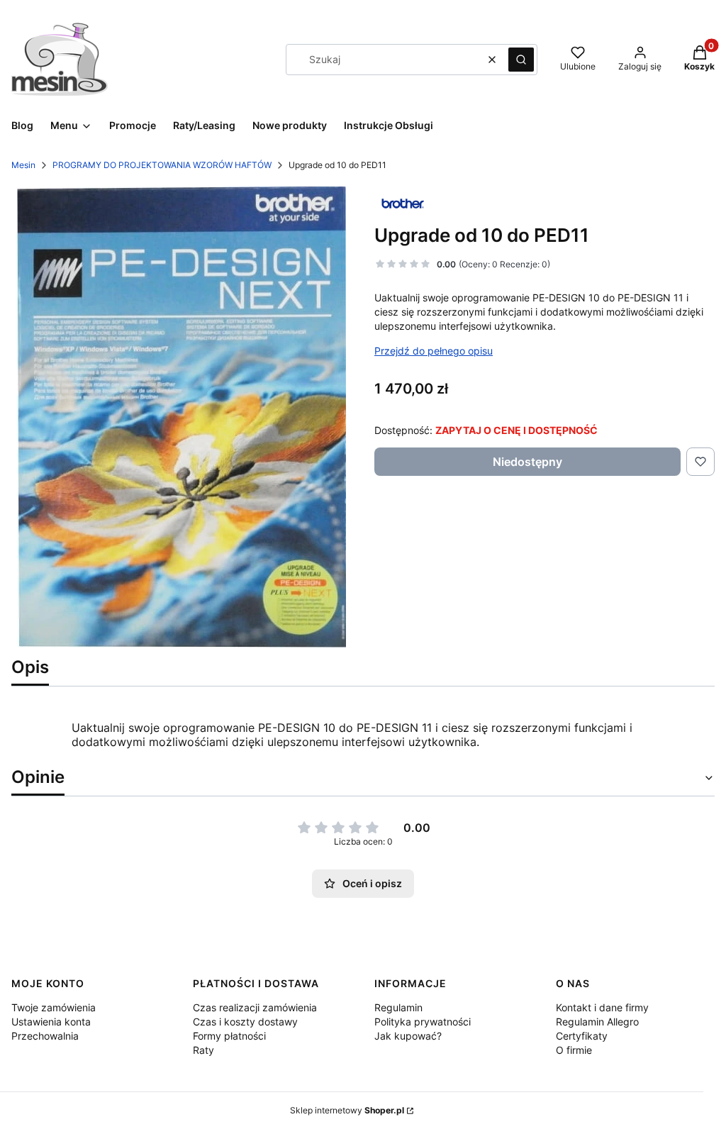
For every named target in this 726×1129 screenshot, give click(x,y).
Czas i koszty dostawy (245, 1022)
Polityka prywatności (422, 1022)
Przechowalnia (45, 1036)
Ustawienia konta (51, 1022)
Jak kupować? (408, 1036)
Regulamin (398, 1007)
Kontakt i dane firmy (602, 1007)
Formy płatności (229, 1036)
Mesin (23, 165)
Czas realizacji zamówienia (255, 1007)
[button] (521, 60)
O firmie (574, 1050)
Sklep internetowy (347, 1110)
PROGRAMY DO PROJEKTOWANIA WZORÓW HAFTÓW (162, 165)
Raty (203, 1050)
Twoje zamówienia (53, 1007)
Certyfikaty (582, 1036)
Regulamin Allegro (597, 1022)
